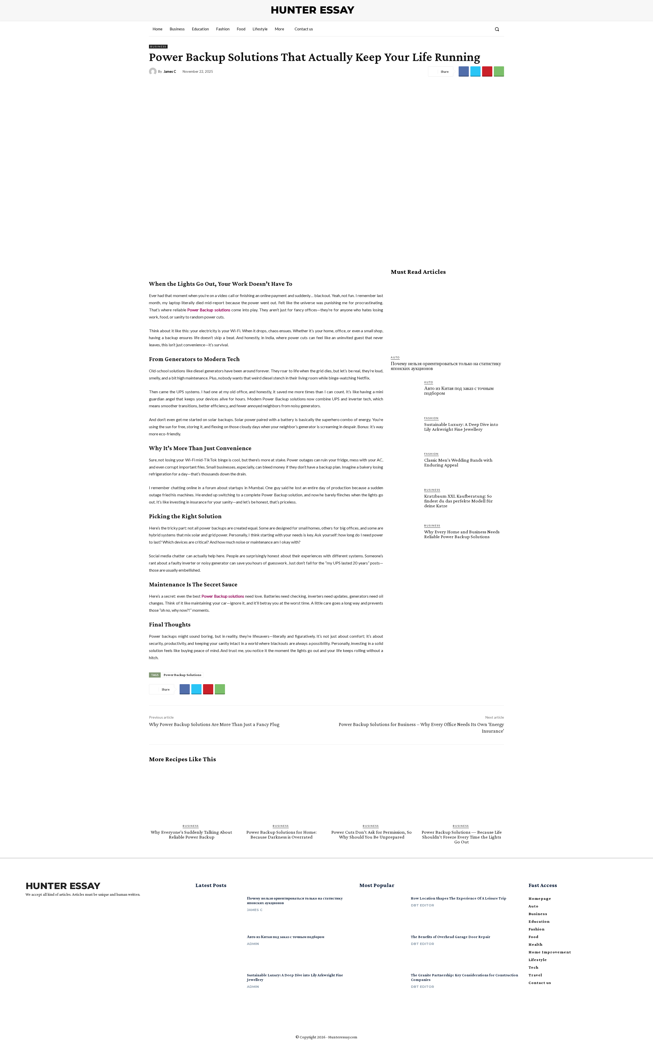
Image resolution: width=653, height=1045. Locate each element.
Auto (395, 357)
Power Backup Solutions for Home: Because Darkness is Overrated (281, 834)
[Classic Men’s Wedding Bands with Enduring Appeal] (405, 466)
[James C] (153, 71)
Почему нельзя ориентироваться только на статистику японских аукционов (446, 366)
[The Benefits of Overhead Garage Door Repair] (383, 950)
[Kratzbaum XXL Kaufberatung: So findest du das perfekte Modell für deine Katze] (405, 502)
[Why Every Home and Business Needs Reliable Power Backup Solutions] (405, 538)
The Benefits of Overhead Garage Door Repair (450, 937)
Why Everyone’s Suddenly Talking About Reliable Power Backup (191, 834)
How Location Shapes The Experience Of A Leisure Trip (458, 898)
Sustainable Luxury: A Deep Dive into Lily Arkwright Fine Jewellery (461, 427)
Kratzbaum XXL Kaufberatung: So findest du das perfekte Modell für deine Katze (458, 500)
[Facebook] (464, 71)
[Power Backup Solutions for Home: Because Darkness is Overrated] (281, 793)
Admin (253, 944)
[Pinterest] (487, 71)
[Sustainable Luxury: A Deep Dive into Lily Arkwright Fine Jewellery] (405, 430)
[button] (497, 29)
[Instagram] (37, 907)
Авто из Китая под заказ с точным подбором (459, 391)
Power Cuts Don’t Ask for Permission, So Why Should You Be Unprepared (371, 834)
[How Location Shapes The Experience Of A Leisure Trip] (383, 911)
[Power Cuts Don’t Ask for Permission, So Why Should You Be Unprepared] (371, 793)
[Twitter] (475, 71)
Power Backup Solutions (182, 675)
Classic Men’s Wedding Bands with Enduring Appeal (458, 462)
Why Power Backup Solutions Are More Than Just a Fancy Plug (214, 724)
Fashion (431, 418)
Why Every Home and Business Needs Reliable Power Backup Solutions (461, 534)
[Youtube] (46, 907)
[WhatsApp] (499, 71)
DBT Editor (422, 905)
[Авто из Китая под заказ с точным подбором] (405, 394)
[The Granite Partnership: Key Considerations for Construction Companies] (383, 988)
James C (170, 71)
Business (158, 46)
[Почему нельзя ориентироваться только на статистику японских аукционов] (447, 315)
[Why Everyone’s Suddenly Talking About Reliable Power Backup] (191, 793)
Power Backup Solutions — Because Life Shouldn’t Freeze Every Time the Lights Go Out (462, 836)
